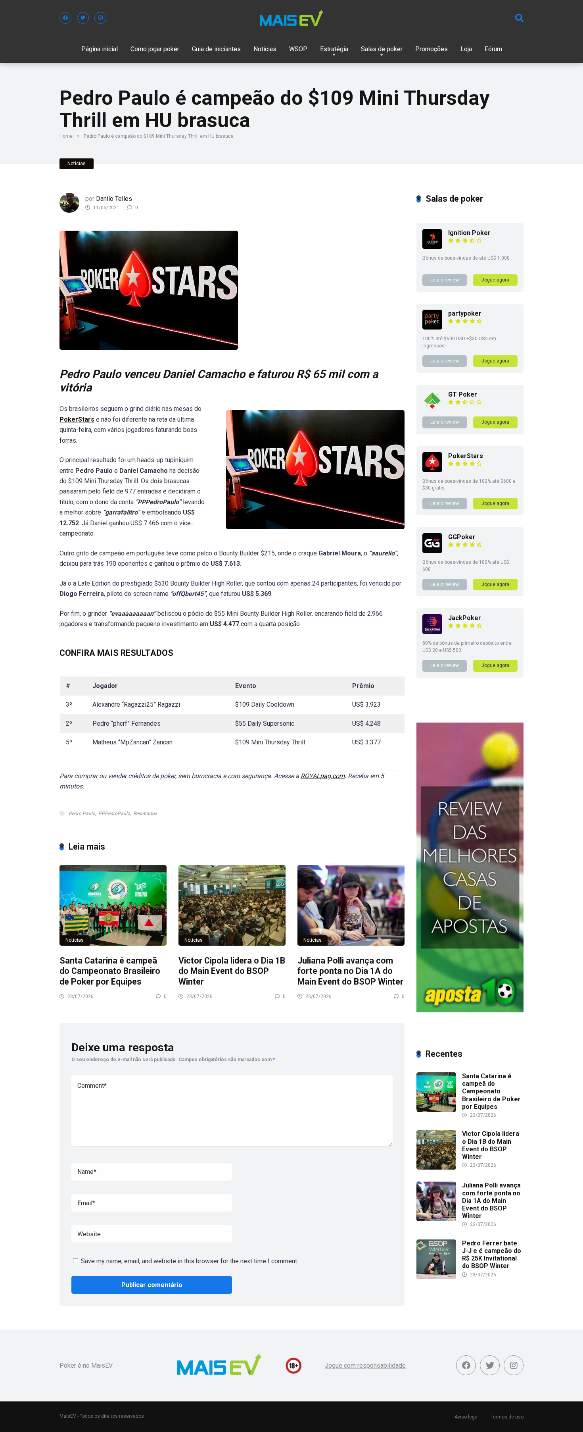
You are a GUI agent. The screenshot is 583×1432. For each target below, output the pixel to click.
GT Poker (462, 394)
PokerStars (76, 419)
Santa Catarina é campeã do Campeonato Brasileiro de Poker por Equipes (109, 971)
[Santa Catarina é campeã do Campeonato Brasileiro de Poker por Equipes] (113, 905)
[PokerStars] (432, 470)
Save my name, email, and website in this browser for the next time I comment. (189, 1261)
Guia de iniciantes (216, 49)
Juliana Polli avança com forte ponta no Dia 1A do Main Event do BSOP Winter (350, 971)
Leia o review (444, 280)
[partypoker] (432, 327)
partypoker (464, 313)
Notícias (264, 49)
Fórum (493, 49)
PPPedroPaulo (114, 813)
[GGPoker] (432, 551)
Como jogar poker (154, 49)
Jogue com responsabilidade (365, 1365)
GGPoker (462, 537)
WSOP (298, 49)
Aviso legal (467, 1417)
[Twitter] (83, 18)
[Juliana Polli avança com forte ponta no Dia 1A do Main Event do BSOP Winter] (351, 905)
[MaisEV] (291, 18)
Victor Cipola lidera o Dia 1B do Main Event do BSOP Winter (231, 971)
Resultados (145, 813)
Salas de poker (382, 49)
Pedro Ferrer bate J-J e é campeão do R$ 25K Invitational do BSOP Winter (491, 1254)
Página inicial (99, 49)
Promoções (431, 49)
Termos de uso (507, 1417)
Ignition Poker (469, 233)
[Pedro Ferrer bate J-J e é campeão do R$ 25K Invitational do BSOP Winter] (436, 1277)
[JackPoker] (432, 632)
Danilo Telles (114, 198)
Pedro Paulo (82, 813)
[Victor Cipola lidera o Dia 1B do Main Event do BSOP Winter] (232, 905)
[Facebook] (65, 18)
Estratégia (334, 49)
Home (66, 136)
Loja (466, 49)
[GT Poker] (432, 408)
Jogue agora (495, 280)
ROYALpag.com (323, 776)
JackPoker (464, 618)
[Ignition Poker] (432, 247)
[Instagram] (100, 18)
